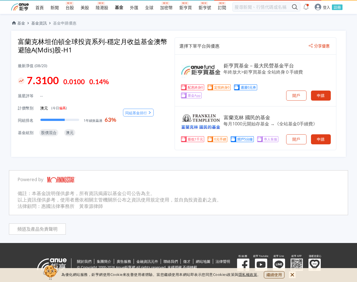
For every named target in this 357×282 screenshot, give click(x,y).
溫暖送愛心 (314, 265)
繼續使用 (274, 274)
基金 (21, 23)
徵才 (186, 261)
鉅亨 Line (279, 265)
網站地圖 (203, 261)
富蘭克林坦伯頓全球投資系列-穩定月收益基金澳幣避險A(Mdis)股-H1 (92, 45)
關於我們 (84, 261)
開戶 (296, 95)
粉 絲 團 (243, 265)
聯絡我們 (170, 261)
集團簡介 (104, 261)
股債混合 (49, 132)
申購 (321, 95)
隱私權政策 (247, 274)
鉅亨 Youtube (261, 265)
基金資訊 (39, 23)
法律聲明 (223, 261)
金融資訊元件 (147, 261)
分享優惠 (322, 46)
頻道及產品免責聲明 (37, 229)
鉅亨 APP (297, 265)
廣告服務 (124, 261)
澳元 (53, 108)
